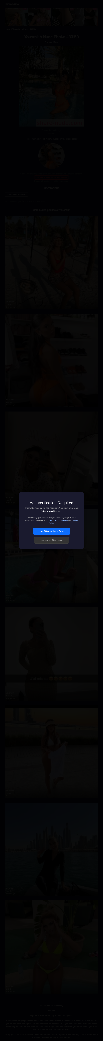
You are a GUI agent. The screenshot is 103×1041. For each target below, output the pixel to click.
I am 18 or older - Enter (51, 531)
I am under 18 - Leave (51, 540)
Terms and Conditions (58, 520)
